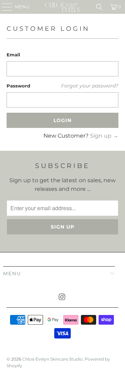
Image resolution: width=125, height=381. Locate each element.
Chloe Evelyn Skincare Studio (52, 359)
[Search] (99, 7)
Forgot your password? (89, 86)
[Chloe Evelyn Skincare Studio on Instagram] (62, 297)
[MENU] (4, 7)
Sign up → (104, 135)
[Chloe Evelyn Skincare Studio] (62, 7)
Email (13, 54)
